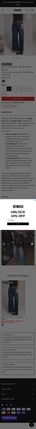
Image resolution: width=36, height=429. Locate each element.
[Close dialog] (35, 200)
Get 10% (18, 223)
